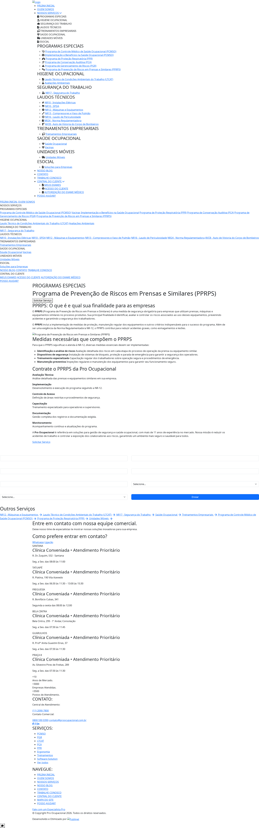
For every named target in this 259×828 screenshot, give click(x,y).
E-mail (134, 465)
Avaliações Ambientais (57, 83)
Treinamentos (45, 755)
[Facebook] (33, 723)
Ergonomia (43, 751)
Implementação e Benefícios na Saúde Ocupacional (110, 212)
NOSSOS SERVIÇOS (48, 13)
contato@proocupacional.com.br (67, 720)
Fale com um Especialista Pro (48, 809)
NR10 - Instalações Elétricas (60, 102)
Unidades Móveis (55, 157)
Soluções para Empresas (58, 167)
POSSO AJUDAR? (46, 195)
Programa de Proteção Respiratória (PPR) (69, 58)
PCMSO (41, 733)
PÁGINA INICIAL (46, 5)
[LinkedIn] (38, 723)
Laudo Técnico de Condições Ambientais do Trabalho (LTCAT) (79, 79)
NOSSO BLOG (45, 170)
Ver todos (42, 762)
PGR (39, 737)
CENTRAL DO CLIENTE (49, 181)
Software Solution (47, 759)
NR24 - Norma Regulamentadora (62, 120)
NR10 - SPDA (52, 106)
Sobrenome (138, 452)
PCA (39, 744)
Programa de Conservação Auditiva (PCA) (68, 62)
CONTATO (42, 174)
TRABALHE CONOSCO (49, 177)
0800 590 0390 (40, 720)
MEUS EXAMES (52, 185)
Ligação (49, 542)
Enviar (195, 497)
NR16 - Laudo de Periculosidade (63, 117)
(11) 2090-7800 (40, 710)
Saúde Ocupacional (56, 143)
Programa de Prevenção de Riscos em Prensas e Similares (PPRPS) (83, 69)
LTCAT (40, 741)
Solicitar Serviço (43, 300)
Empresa (5, 478)
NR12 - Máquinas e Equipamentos (64, 109)
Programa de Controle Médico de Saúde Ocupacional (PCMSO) (80, 51)
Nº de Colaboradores (12, 491)
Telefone (5, 465)
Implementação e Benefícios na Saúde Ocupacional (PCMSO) (79, 55)
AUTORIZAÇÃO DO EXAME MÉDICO (64, 192)
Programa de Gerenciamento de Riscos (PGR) (70, 65)
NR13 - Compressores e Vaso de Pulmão (67, 113)
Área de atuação (140, 478)
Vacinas (49, 147)
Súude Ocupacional (11, 252)
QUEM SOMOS (45, 9)
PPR (39, 748)
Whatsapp (38, 542)
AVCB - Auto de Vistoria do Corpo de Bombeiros (72, 124)
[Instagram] (35, 723)
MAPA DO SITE (45, 799)
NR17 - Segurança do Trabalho (63, 92)
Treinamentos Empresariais (61, 134)
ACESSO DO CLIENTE (56, 188)
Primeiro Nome (8, 452)
